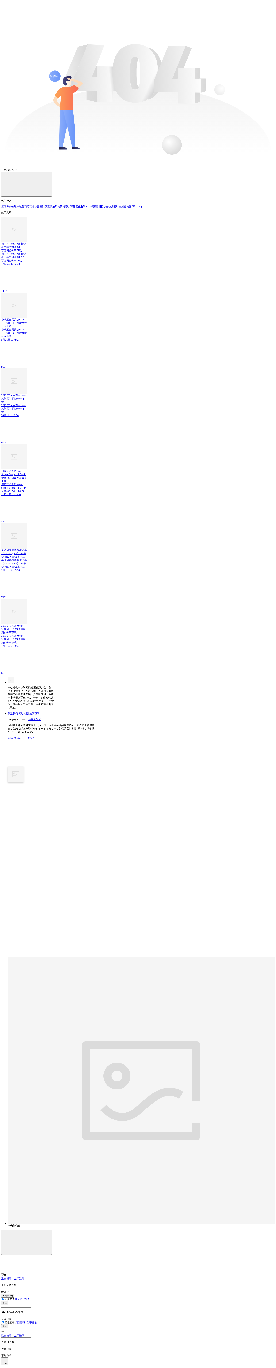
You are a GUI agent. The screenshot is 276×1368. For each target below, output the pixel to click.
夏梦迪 (51, 206)
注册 (5, 1363)
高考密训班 (66, 206)
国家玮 (133, 206)
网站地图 (24, 713)
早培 (57, 206)
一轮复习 (22, 206)
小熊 (37, 206)
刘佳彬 (125, 206)
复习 (3, 206)
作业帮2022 (84, 206)
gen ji (139, 206)
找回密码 (20, 1322)
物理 (14, 206)
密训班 (43, 206)
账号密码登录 (22, 1299)
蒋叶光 (117, 206)
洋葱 (93, 206)
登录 (5, 1303)
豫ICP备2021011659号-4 (21, 738)
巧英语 (30, 206)
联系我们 (13, 713)
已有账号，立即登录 (12, 1335)
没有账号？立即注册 (12, 1278)
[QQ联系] (52, 869)
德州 (111, 206)
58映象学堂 (34, 719)
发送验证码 (8, 1295)
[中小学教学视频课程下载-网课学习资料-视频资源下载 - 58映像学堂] (11, 682)
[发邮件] (52, 956)
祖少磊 (105, 206)
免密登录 (32, 1322)
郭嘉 (75, 206)
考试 (9, 206)
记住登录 (9, 1299)
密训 (98, 206)
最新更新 (34, 713)
